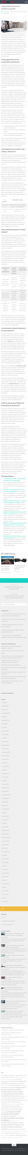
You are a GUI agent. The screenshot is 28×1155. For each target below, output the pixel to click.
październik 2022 (6, 752)
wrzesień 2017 (6, 873)
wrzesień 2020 (6, 841)
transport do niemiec (17, 1131)
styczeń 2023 (6, 741)
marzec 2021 (5, 819)
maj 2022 (5, 770)
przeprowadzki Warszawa (8, 1116)
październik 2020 (6, 837)
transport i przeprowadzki (9, 921)
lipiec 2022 (5, 763)
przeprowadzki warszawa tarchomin (16, 1129)
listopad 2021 (6, 791)
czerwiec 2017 (6, 883)
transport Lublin (21, 1133)
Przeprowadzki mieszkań (19, 1104)
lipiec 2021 (5, 805)
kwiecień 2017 (6, 891)
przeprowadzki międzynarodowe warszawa (11, 1108)
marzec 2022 (5, 777)
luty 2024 (5, 716)
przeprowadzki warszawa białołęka (12, 1119)
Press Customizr (22, 1150)
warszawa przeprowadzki (17, 1137)
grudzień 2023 (6, 720)
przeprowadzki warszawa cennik (12, 1123)
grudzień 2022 (6, 745)
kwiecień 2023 (6, 731)
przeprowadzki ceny (12, 1100)
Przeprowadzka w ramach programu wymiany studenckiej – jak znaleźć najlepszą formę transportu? (13, 967)
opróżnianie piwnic (7, 1087)
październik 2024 (6, 713)
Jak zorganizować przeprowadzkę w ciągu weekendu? (5, 568)
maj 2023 (5, 727)
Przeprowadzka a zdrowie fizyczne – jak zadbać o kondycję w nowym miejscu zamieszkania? (12, 935)
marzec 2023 (5, 734)
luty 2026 (5, 702)
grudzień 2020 (6, 830)
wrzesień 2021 (6, 798)
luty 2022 (5, 780)
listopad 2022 (6, 748)
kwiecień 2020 (6, 859)
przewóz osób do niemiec (5, 1131)
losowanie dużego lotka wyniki (13, 1082)
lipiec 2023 (5, 724)
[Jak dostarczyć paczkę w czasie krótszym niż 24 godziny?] (20, 559)
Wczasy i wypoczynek (8, 924)
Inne (4, 917)
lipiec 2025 (5, 709)
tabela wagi (12, 1131)
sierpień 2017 (6, 876)
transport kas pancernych (11, 1133)
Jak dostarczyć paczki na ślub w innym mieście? (12, 650)
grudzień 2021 (6, 787)
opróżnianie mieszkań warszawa (17, 1085)
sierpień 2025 (6, 706)
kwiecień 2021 (6, 816)
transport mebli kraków (5, 1135)
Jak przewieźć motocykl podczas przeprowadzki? (13, 1030)
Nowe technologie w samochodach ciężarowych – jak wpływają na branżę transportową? (12, 989)
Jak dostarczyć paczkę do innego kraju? (10, 665)
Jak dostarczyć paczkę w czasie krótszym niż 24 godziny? (19, 567)
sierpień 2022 (6, 759)
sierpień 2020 (6, 844)
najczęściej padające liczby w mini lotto (15, 1083)
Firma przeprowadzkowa (18, 1075)
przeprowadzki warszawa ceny (12, 1124)
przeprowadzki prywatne (7, 1110)
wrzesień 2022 (6, 756)
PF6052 (3, 653)
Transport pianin (4, 1137)
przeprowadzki (10, 1098)
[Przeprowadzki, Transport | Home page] (11, 2)
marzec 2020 (5, 862)
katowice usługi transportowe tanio (21, 1077)
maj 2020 (5, 855)
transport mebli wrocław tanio (18, 1135)
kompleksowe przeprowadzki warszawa (7, 1079)
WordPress (10, 1150)
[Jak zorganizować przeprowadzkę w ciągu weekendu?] (7, 560)
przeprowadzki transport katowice (11, 1112)
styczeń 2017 (6, 901)
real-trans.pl (5, 11)
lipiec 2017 (5, 880)
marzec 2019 (5, 869)
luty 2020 (5, 866)
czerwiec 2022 (6, 766)
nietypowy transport (4, 1085)
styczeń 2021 (6, 827)
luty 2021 (5, 823)
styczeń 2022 (6, 784)
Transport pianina (10, 1137)
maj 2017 (5, 887)
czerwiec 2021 (6, 809)
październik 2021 (6, 795)
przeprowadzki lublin (10, 1104)
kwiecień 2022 (6, 773)
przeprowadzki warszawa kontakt (11, 1127)
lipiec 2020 (5, 848)
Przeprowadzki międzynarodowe (10, 1106)
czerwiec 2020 (6, 851)
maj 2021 (5, 812)
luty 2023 (5, 738)
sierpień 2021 (6, 802)
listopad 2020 (6, 834)
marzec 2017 (5, 894)
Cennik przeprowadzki (6, 1075)
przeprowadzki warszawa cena (15, 1120)
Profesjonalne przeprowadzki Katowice (13, 1088)
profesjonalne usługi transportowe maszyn (12, 1095)
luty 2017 (5, 898)
